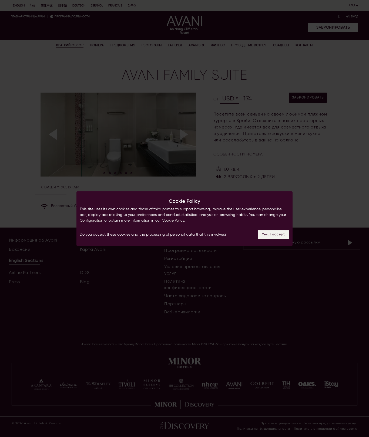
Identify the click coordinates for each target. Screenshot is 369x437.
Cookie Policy (173, 220)
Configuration (91, 220)
